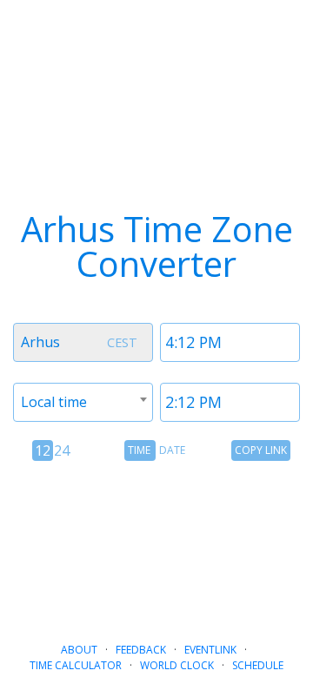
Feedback (141, 649)
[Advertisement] (156, 544)
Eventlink (210, 649)
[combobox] (83, 342)
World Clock (177, 665)
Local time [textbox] (54, 401)
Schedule (257, 665)
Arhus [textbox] (40, 342)
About (79, 649)
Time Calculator (76, 665)
